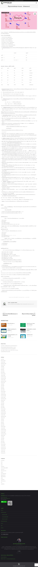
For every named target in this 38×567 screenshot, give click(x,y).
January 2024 (3, 375)
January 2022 (3, 410)
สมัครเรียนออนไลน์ (4, 514)
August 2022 (3, 400)
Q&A (1, 525)
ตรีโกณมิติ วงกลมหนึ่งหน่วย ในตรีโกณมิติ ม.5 (11, 330)
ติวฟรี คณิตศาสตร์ (3, 473)
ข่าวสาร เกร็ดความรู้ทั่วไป (5, 12)
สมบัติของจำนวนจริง (30, 334)
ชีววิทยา (2, 472)
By (22, 297)
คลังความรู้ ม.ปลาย (3, 470)
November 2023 (3, 378)
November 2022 (3, 395)
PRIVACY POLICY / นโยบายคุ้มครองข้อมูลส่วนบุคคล (8, 558)
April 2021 (2, 423)
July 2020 (2, 436)
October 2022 (3, 397)
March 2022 (3, 407)
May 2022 (2, 404)
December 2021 (3, 411)
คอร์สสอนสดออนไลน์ (4, 521)
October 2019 (3, 450)
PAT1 (1, 463)
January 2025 (3, 362)
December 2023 (3, 376)
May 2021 (2, 422)
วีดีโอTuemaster (3, 481)
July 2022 (2, 401)
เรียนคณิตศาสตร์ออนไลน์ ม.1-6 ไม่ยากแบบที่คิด (12, 335)
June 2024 (2, 368)
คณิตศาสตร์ (2, 469)
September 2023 (3, 381)
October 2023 (3, 379)
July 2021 (2, 419)
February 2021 (3, 426)
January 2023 (3, 392)
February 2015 (3, 452)
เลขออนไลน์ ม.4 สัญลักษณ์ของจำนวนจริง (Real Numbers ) (9, 345)
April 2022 (2, 406)
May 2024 (2, 369)
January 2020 (3, 445)
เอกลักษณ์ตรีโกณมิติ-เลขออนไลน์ (5, 351)
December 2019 (3, 447)
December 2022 (3, 394)
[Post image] (3, 325)
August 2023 (3, 382)
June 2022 (2, 403)
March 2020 (3, 442)
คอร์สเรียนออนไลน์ (3, 512)
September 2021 (3, 416)
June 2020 (2, 438)
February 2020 (3, 444)
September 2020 (3, 433)
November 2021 (3, 413)
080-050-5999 (4, 497)
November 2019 (3, 448)
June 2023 (2, 385)
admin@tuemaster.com (6, 498)
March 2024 (3, 372)
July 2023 (2, 384)
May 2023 (2, 387)
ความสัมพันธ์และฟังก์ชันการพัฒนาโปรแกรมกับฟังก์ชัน (8, 348)
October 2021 (3, 414)
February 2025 (3, 360)
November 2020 (3, 431)
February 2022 (3, 409)
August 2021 (3, 417)
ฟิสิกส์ (2, 478)
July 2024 (2, 366)
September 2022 (3, 398)
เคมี (1, 482)
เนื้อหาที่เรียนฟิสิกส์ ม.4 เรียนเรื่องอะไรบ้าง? (31, 330)
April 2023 (2, 388)
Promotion (2, 466)
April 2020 (2, 441)
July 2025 (2, 359)
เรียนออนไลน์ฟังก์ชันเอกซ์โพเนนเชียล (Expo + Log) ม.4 (8, 347)
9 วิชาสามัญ (2, 460)
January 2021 (3, 428)
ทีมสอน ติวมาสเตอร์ (4, 519)
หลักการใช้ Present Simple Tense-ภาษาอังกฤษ (31, 324)
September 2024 (3, 363)
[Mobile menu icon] (36, 3)
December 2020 (3, 429)
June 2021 (2, 420)
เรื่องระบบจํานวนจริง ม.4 (10, 323)
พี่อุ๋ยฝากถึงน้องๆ (3, 476)
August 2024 (3, 365)
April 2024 (2, 370)
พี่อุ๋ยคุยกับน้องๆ (3, 475)
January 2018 (3, 451)
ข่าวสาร (2, 523)
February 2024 (3, 373)
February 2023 (3, 391)
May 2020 (2, 439)
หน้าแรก (2, 510)
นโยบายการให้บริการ (4, 557)
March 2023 (3, 389)
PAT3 (2, 464)
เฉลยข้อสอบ (2, 483)
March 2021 (2, 425)
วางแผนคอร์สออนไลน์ (5, 516)
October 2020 (3, 432)
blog (1, 462)
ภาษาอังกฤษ (2, 479)
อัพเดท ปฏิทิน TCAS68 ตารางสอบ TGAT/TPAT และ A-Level (9, 350)
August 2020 (3, 435)
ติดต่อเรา (2, 527)
